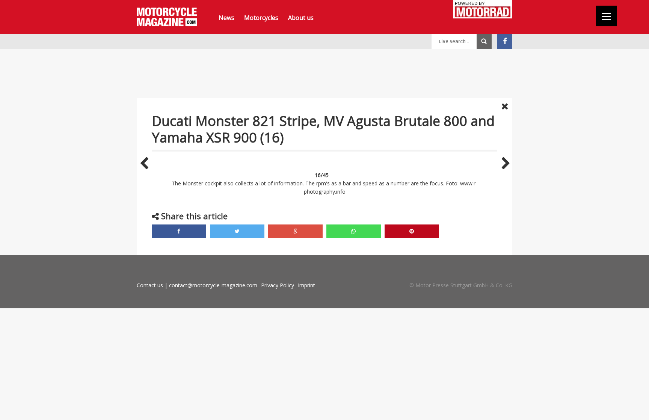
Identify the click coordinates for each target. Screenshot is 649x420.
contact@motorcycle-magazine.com (213, 285)
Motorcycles (261, 18)
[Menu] (606, 16)
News (226, 18)
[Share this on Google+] (295, 231)
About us (301, 18)
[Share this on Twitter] (237, 231)
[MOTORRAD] (482, 10)
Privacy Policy (277, 285)
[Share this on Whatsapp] (353, 231)
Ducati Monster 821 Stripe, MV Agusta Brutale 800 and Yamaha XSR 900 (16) (323, 129)
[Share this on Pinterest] (412, 231)
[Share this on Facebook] (179, 231)
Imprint (306, 285)
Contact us (150, 285)
